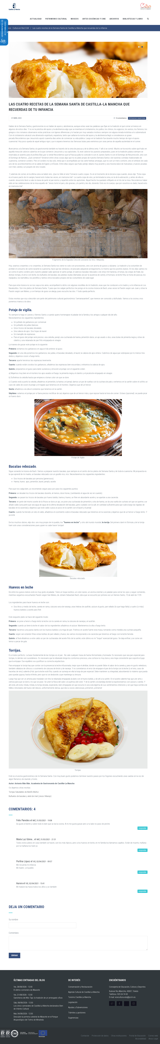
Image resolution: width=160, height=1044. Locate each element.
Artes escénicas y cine (94, 19)
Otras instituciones (119, 1035)
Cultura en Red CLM (21, 28)
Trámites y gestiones (77, 1012)
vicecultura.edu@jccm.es (125, 997)
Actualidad (36, 19)
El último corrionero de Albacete (27, 990)
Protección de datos (100, 1035)
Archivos (114, 19)
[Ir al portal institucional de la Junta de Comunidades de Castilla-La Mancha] (14, 6)
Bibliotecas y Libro (133, 19)
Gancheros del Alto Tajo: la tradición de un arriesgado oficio (38, 997)
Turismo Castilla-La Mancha (79, 997)
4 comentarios (121, 118)
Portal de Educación (137, 1035)
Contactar (85, 1035)
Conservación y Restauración (80, 987)
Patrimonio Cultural (56, 19)
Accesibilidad (140, 1038)
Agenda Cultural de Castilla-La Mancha (84, 992)
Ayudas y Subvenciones (78, 1007)
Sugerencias (73, 1017)
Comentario (14, 933)
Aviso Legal (153, 1038)
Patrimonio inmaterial (137, 118)
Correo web (153, 1035)
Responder (142, 828)
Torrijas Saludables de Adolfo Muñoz (24, 792)
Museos (75, 19)
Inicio (9, 28)
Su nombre (13, 919)
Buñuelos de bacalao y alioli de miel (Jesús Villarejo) (30, 796)
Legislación (72, 1002)
